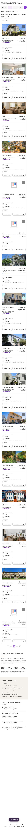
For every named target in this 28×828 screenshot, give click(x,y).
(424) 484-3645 (6, 237)
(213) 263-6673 (5, 313)
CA (6, 11)
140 (3, 233)
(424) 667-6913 (6, 586)
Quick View (7, 58)
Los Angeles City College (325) (9, 685)
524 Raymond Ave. (7, 621)
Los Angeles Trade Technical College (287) (12, 688)
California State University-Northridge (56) (12, 696)
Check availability (19, 58)
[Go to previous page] (5, 646)
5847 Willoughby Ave (8, 77)
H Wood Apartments (8, 387)
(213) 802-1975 (5, 508)
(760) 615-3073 (6, 42)
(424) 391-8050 (6, 159)
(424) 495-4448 (6, 625)
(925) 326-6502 (6, 391)
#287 (3, 116)
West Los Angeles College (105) (9, 690)
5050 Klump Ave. (7, 155)
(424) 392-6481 (6, 547)
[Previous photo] (3, 30)
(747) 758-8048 (6, 352)
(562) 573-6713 (5, 430)
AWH (3, 268)
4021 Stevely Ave (7, 582)
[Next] (25, 7)
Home (2, 11)
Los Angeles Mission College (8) (10, 694)
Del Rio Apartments (7, 426)
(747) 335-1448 (5, 120)
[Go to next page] (23, 646)
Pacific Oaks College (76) (8, 692)
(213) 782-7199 (5, 273)
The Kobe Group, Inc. (8, 194)
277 (20, 646)
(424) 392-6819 (6, 469)
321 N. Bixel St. (6, 38)
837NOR (4, 504)
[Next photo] (25, 30)
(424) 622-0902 (6, 81)
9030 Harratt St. (6, 543)
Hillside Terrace (6, 348)
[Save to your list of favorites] (23, 26)
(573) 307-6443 (6, 198)
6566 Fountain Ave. (7, 465)
